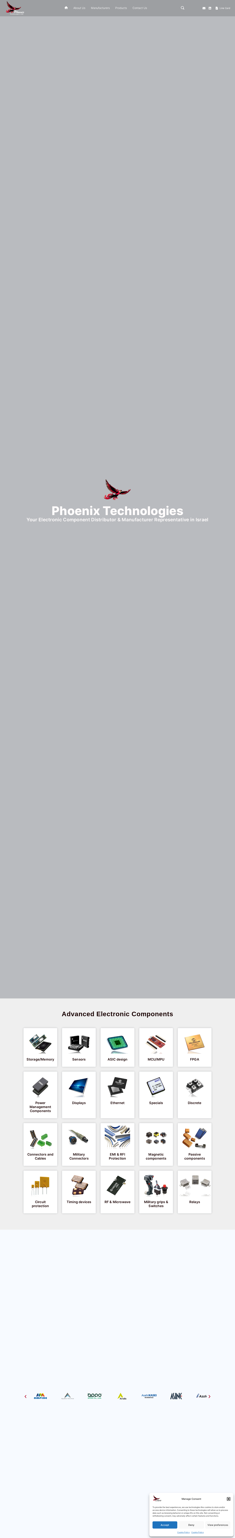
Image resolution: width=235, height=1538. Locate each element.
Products (121, 8)
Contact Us (140, 8)
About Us (79, 8)
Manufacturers (100, 8)
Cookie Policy (183, 1532)
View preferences (218, 1524)
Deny (191, 1524)
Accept (165, 1524)
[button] (228, 1499)
